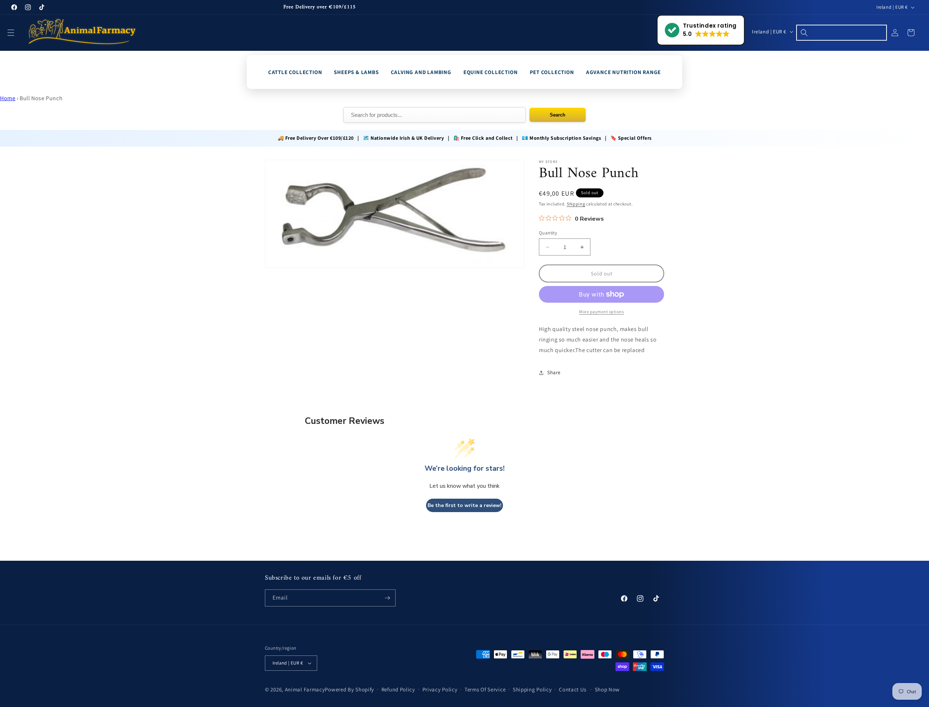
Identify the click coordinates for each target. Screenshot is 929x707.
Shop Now (607, 689)
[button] (15, 33)
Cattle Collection (295, 72)
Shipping (576, 204)
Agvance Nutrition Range (623, 72)
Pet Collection (552, 72)
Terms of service (485, 689)
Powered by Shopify (349, 689)
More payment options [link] (601, 311)
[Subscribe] (387, 597)
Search (557, 115)
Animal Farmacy (305, 689)
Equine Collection (490, 72)
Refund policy (398, 689)
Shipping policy (532, 689)
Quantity (548, 233)
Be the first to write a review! (464, 505)
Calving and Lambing (421, 72)
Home (7, 98)
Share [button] (554, 372)
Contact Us (572, 689)
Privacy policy (440, 689)
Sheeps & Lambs (356, 72)
